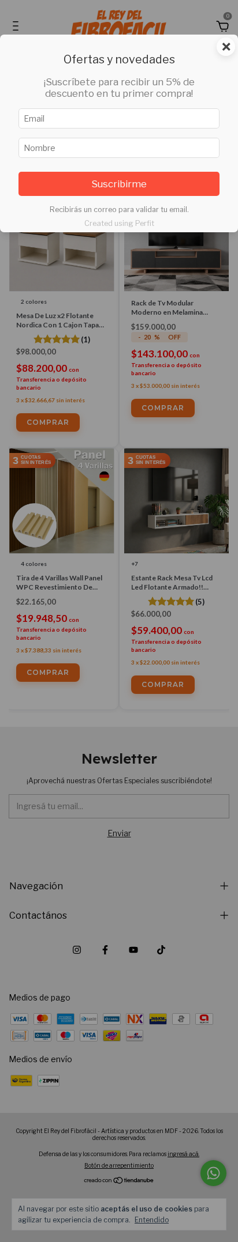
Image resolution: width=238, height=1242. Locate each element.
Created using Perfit (119, 223)
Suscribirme (119, 184)
